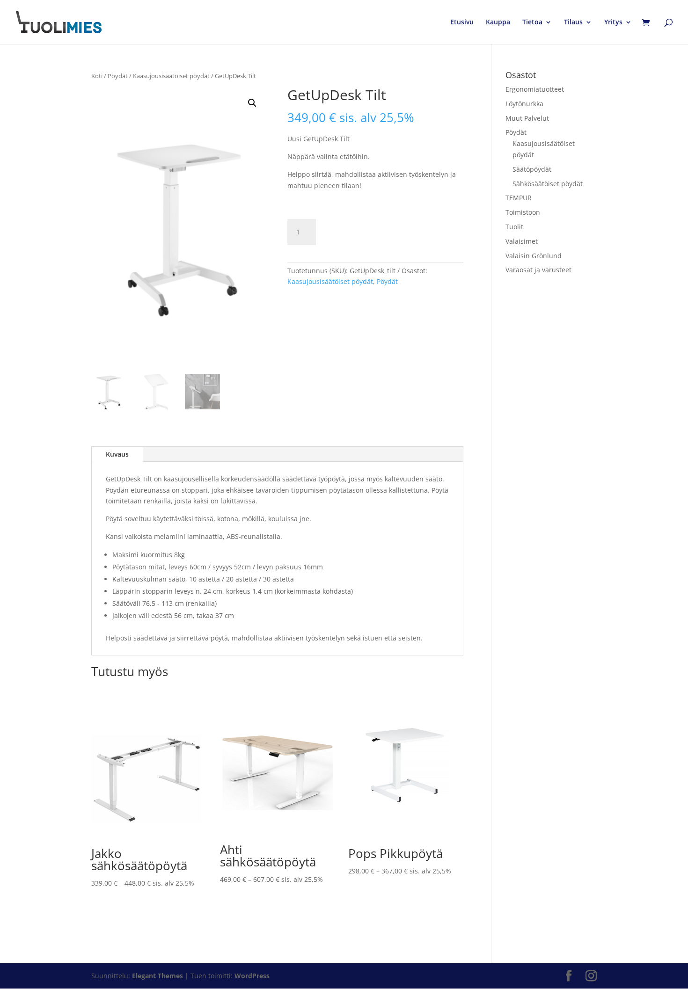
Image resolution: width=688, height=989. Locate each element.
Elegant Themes (157, 975)
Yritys (613, 22)
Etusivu (462, 22)
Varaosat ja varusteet (538, 269)
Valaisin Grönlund (533, 255)
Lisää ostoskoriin (373, 231)
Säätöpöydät (531, 169)
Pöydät (118, 76)
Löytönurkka (524, 103)
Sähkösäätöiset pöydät (547, 183)
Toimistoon (522, 212)
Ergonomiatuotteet (534, 89)
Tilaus (573, 22)
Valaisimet (521, 241)
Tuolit (514, 226)
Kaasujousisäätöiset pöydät (171, 76)
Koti (96, 76)
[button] (252, 103)
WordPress (252, 975)
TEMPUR (518, 197)
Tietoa (532, 22)
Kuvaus (117, 454)
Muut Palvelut (527, 118)
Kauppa (498, 22)
